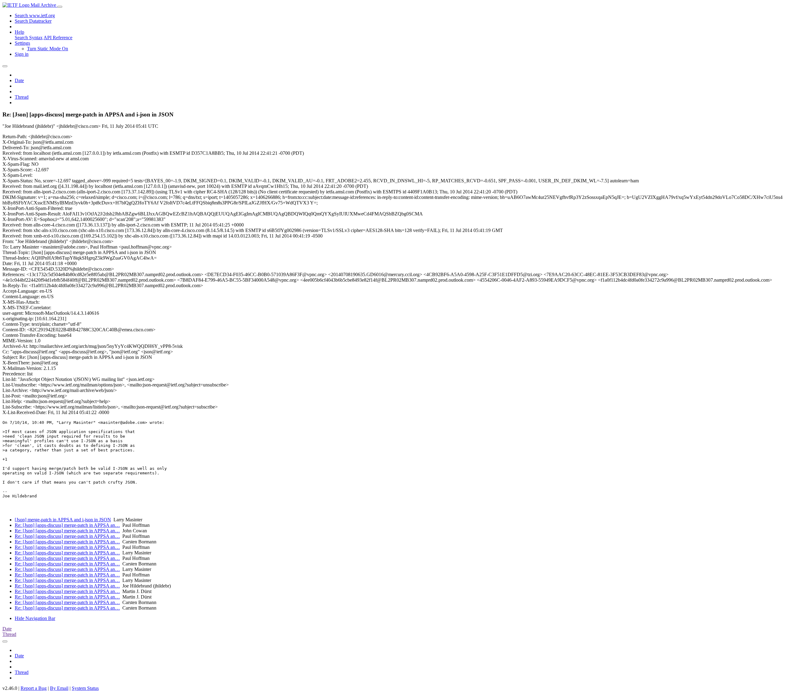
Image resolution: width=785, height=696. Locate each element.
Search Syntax (29, 37)
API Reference (58, 37)
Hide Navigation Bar (35, 618)
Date (19, 80)
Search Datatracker (33, 21)
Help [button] (19, 32)
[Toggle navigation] (59, 7)
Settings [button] (22, 43)
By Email (59, 688)
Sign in (22, 54)
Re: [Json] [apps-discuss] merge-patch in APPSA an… (67, 525)
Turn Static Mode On (47, 48)
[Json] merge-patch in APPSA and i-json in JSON (63, 519)
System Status (85, 688)
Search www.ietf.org (35, 15)
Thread (22, 97)
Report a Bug (34, 688)
